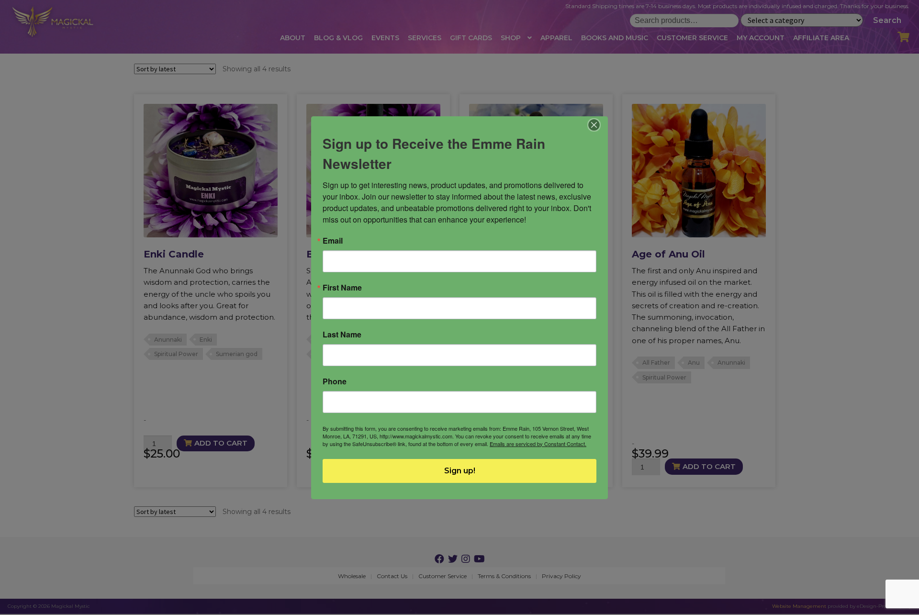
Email (333, 241)
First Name (342, 287)
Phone (335, 381)
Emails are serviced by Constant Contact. (538, 443)
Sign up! (459, 470)
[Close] (594, 125)
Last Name (342, 334)
